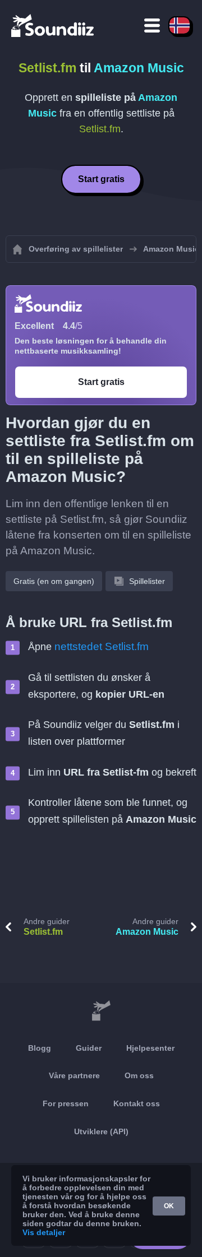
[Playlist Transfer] (53, 25)
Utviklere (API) (101, 1131)
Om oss (139, 1075)
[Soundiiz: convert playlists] (101, 1011)
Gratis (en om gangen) (53, 581)
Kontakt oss (136, 1103)
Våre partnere (74, 1075)
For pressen (66, 1103)
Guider (89, 1047)
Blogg (39, 1047)
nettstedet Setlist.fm (101, 646)
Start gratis (101, 179)
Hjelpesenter (150, 1047)
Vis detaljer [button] (43, 1232)
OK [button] (169, 1206)
